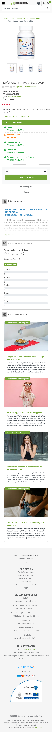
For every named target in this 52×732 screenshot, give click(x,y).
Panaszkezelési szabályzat (26, 585)
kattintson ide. (40, 727)
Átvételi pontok (26, 562)
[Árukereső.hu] (26, 668)
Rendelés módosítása (26, 572)
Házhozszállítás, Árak (26, 559)
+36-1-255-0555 (29, 649)
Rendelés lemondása (26, 575)
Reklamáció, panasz (26, 578)
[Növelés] (45, 171)
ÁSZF (26, 588)
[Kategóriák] (3, 3)
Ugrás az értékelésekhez (26, 87)
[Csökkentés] (7, 171)
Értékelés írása (10, 264)
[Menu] (38, 3)
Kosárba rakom (25, 177)
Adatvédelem (26, 582)
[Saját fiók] (44, 3)
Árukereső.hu (26, 671)
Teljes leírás (9, 235)
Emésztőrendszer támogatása (18, 323)
